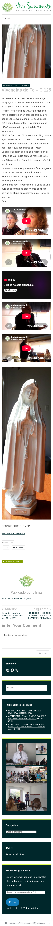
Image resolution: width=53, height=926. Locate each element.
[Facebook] (12, 670)
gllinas (25, 85)
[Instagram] (8, 670)
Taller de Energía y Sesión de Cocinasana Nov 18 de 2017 (12, 613)
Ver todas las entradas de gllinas (17, 598)
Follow (12, 902)
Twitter (9, 848)
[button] (21, 754)
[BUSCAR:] (26, 688)
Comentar (43, 653)
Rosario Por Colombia (13, 533)
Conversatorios (13, 561)
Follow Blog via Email (18, 870)
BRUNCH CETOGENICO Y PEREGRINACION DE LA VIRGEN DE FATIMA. (39, 613)
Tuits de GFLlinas (15, 854)
